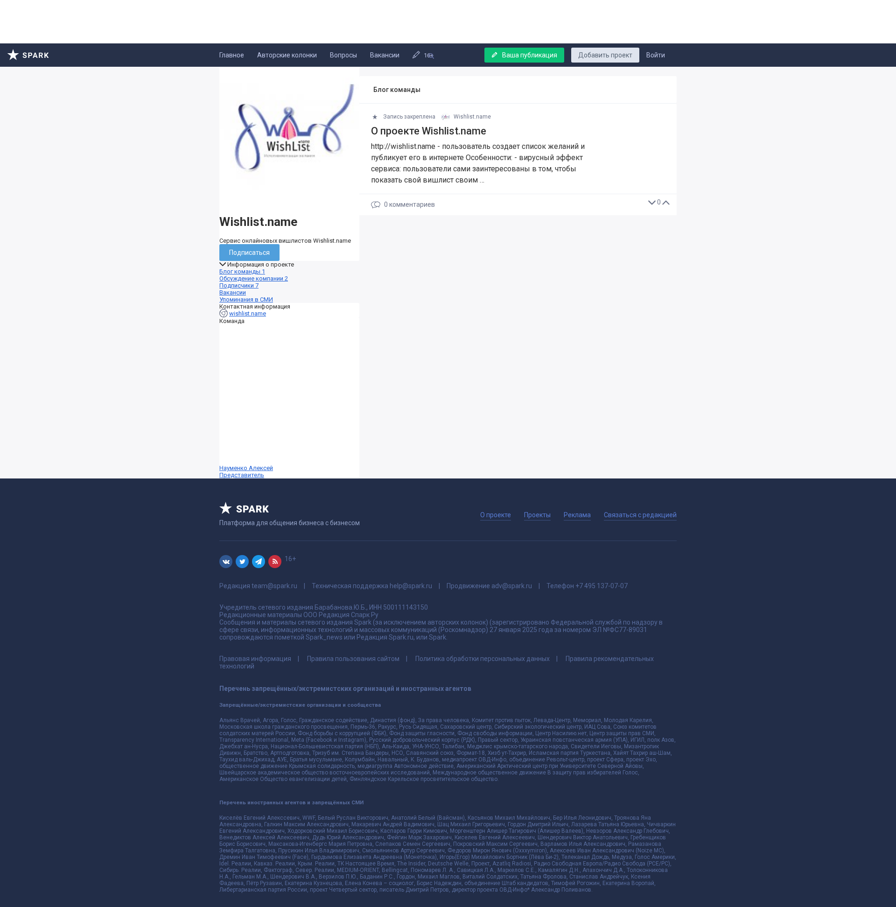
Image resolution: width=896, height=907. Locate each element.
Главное (231, 55)
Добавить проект (605, 55)
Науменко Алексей (246, 471)
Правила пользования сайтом (353, 658)
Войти (655, 55)
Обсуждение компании (253, 278)
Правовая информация (255, 658)
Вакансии (384, 55)
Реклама (577, 515)
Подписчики (239, 285)
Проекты (537, 515)
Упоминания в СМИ (246, 299)
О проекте (495, 515)
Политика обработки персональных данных (482, 658)
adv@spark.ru (511, 586)
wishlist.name (247, 313)
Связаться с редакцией (640, 515)
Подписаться (249, 252)
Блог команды (242, 271)
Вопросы (343, 55)
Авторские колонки (287, 55)
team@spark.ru (274, 586)
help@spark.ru (411, 586)
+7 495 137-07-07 (601, 586)
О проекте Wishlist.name (428, 131)
